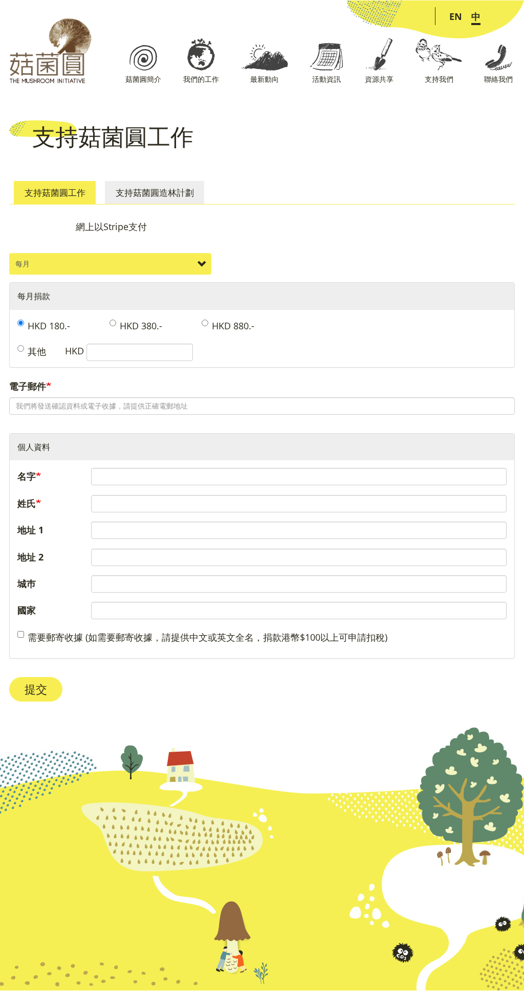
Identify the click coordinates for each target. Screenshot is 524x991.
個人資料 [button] (33, 447)
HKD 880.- (233, 326)
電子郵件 (27, 386)
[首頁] (46, 50)
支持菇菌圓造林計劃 (155, 192)
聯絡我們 (498, 79)
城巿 (26, 583)
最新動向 (264, 79)
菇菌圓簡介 (143, 79)
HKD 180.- (49, 326)
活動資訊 (326, 79)
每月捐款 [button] (33, 296)
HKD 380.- (141, 326)
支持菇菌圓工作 (55, 192)
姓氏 (26, 503)
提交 (36, 689)
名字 (26, 476)
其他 (37, 351)
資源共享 (379, 79)
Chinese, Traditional (476, 16)
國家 (26, 610)
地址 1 (30, 530)
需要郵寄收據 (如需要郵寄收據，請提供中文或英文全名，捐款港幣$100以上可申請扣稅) (207, 637)
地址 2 (30, 557)
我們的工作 (201, 79)
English (455, 16)
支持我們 (439, 79)
